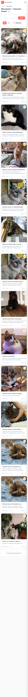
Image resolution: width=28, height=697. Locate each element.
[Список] (9, 22)
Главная (3, 6)
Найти (21, 18)
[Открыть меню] (25, 2)
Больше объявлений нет (14, 553)
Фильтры (18, 23)
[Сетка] (5, 22)
